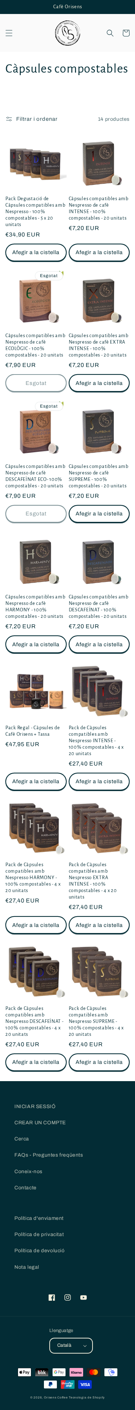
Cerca (21, 1139)
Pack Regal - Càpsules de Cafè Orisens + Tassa (32, 731)
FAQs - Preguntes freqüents (48, 1155)
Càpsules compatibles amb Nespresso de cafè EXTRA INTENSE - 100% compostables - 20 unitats (99, 345)
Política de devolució (39, 1250)
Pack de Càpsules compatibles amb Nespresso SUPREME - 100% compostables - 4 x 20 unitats (96, 1021)
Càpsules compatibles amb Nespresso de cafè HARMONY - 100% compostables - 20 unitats (35, 606)
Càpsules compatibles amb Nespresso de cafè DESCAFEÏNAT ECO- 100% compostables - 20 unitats (35, 476)
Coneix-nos (28, 1171)
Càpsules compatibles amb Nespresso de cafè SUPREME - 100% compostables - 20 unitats (99, 476)
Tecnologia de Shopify (87, 1397)
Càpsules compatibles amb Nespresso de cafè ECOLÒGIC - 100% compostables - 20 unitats (35, 345)
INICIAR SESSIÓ (34, 1106)
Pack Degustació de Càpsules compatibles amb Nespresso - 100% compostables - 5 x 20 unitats (35, 211)
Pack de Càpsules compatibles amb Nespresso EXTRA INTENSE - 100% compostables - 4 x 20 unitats (93, 881)
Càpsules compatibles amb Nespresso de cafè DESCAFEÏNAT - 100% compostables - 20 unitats (99, 606)
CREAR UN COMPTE (40, 1122)
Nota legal (26, 1267)
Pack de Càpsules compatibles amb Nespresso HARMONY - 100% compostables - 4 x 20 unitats (33, 877)
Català (64, 1345)
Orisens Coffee (56, 1397)
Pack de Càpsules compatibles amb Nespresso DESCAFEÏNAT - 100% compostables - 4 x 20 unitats (34, 1021)
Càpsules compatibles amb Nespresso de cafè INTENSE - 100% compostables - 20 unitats (99, 208)
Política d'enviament (39, 1218)
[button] (9, 33)
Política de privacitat (39, 1234)
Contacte (25, 1187)
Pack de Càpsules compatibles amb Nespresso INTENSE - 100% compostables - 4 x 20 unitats (96, 740)
